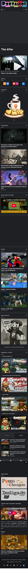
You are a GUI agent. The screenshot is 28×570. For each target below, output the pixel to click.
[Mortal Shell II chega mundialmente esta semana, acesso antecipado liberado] (14, 156)
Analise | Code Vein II (7, 308)
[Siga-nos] (26, 462)
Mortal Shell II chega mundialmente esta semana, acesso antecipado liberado (18, 453)
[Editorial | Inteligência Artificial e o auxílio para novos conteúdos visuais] (14, 542)
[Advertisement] (14, 27)
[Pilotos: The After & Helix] (14, 63)
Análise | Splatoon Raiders (8, 289)
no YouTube (7, 521)
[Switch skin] (24, 10)
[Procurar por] (26, 10)
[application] (14, 205)
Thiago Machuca (5, 71)
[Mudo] (23, 211)
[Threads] (20, 83)
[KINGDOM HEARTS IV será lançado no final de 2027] (14, 178)
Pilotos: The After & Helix (9, 73)
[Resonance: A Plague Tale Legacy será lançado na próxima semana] (14, 136)
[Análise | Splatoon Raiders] (14, 280)
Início (3, 45)
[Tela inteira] (25, 211)
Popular (21, 435)
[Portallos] (14, 4)
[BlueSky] (23, 83)
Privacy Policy (19, 569)
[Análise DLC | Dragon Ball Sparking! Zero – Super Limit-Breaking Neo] (14, 260)
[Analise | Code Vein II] (14, 300)
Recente (7, 435)
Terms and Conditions (10, 569)
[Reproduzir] (3, 211)
